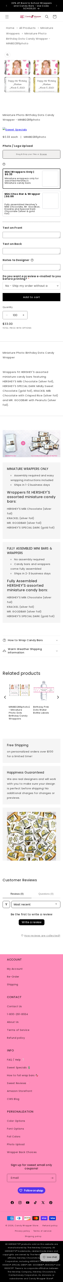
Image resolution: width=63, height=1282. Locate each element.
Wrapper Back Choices (22, 1152)
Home (10, 28)
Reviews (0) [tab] (17, 893)
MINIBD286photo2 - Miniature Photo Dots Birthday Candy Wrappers (19, 713)
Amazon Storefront (19, 1091)
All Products (27, 28)
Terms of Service (18, 1030)
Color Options (16, 1121)
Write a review (31, 922)
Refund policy (16, 1038)
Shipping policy (33, 1236)
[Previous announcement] (6, 6)
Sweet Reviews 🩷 (18, 1083)
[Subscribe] (52, 1178)
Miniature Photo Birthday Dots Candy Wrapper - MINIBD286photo (28, 38)
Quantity (8, 307)
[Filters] (6, 904)
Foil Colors (13, 1136)
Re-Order (13, 976)
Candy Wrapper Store (26, 1225)
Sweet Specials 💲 (19, 1067)
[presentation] (5, 697)
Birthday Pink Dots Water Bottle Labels (41, 710)
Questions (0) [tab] (46, 893)
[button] (7, 17)
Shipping (12, 984)
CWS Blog (13, 1099)
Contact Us (14, 1006)
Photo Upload (15, 1144)
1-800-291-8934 (17, 1014)
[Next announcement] (56, 6)
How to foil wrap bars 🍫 (22, 1075)
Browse (43, 154)
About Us (13, 1022)
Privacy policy (22, 1231)
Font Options (15, 1128)
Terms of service (42, 1231)
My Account (15, 969)
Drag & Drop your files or (31, 154)
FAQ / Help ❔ (16, 1059)
